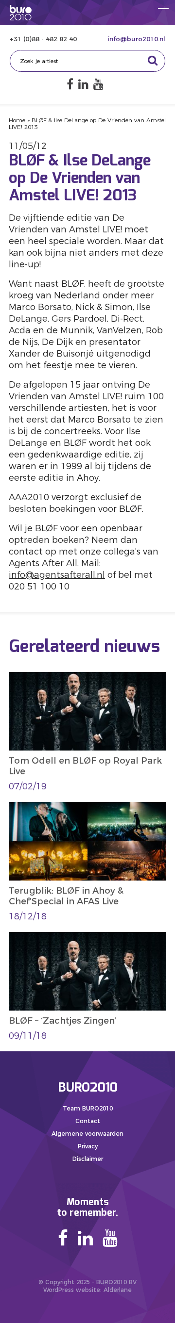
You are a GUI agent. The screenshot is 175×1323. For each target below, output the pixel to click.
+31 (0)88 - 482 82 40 (43, 39)
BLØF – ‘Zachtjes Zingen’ (63, 1020)
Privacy (88, 1146)
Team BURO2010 (88, 1108)
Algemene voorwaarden (87, 1133)
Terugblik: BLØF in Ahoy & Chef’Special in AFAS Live (66, 896)
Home (17, 120)
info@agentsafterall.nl (57, 575)
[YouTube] (98, 84)
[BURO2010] (21, 12)
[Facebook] (70, 84)
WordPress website (71, 1289)
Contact (87, 1121)
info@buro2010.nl (136, 39)
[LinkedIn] (83, 84)
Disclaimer (87, 1158)
